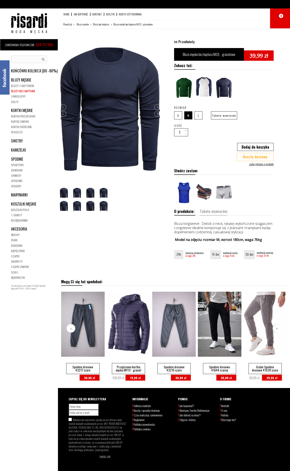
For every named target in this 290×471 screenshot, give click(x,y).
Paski (14, 240)
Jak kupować (81, 14)
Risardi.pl (67, 24)
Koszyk (110, 14)
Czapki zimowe (20, 266)
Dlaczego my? (228, 419)
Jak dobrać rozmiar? (190, 415)
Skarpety (17, 261)
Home (66, 14)
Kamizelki (18, 150)
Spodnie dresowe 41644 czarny (219, 368)
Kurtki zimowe (20, 121)
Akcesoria (19, 229)
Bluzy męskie (21, 80)
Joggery (16, 186)
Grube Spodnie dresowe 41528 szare (265, 368)
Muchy (15, 234)
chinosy (16, 175)
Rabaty (224, 415)
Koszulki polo (20, 209)
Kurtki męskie (22, 110)
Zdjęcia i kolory (187, 419)
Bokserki (16, 245)
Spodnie (17, 159)
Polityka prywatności (144, 424)
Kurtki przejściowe (23, 116)
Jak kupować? (186, 405)
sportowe (17, 165)
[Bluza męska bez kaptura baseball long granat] (204, 87)
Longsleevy (18, 96)
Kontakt (97, 14)
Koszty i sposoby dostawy (147, 410)
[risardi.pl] (29, 23)
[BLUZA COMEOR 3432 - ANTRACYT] (184, 87)
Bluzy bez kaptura (23, 91)
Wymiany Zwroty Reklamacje (194, 410)
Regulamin (139, 419)
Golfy (14, 101)
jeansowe (17, 170)
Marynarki (19, 195)
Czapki (15, 256)
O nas (224, 410)
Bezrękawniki (19, 220)
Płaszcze (17, 132)
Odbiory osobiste (142, 405)
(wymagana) (97, 434)
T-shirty (16, 215)
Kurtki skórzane (21, 126)
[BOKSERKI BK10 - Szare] (224, 193)
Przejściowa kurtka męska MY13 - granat (128, 368)
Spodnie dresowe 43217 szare (82, 368)
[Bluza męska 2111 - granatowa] (224, 87)
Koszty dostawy (255, 156)
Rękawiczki (18, 277)
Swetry (17, 141)
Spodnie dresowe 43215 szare (174, 368)
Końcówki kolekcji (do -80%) (34, 70)
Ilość (178, 125)
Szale (14, 272)
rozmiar (181, 107)
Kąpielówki (18, 251)
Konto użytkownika (130, 14)
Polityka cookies (142, 429)
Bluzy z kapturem (22, 85)
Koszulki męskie (23, 204)
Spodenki (16, 180)
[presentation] (71, 328)
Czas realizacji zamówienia (148, 415)
